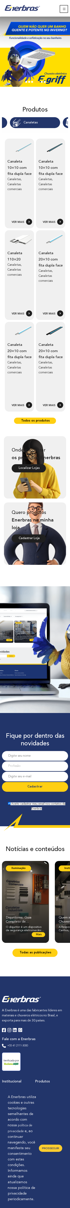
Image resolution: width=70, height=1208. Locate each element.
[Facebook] (4, 1030)
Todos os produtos (35, 420)
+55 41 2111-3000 (17, 1045)
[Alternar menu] (64, 9)
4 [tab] (36, 83)
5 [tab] (42, 83)
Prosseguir (50, 1148)
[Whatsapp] (20, 1030)
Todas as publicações (35, 952)
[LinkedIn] (15, 1030)
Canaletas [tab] (31, 122)
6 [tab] (45, 83)
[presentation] (35, 122)
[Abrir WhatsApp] (60, 1198)
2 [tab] (29, 83)
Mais (38, 935)
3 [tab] (32, 83)
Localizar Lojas (29, 468)
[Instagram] (9, 1030)
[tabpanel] (35, 52)
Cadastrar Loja (29, 538)
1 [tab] (26, 83)
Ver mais (18, 222)
